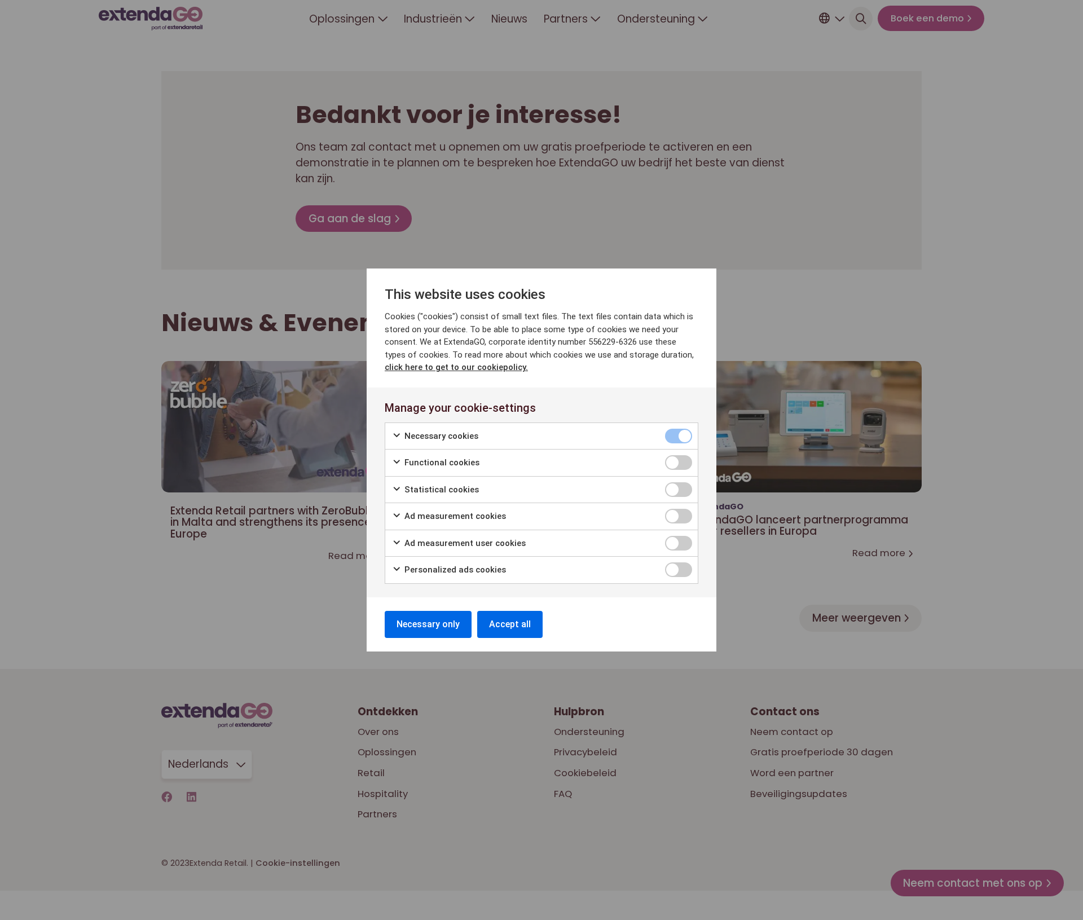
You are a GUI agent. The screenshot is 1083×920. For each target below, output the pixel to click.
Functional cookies (440, 462)
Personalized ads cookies (454, 570)
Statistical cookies (440, 490)
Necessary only (428, 624)
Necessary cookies (440, 436)
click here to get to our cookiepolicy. (456, 367)
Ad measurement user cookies (464, 543)
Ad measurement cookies (454, 516)
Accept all (510, 624)
